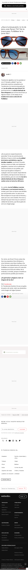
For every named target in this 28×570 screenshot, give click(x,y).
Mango (12, 20)
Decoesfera (4, 537)
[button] (8, 74)
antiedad (16, 473)
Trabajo (4, 461)
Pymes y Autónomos (19, 537)
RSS (16, 440)
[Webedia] (5, 497)
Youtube (10, 440)
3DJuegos (16, 505)
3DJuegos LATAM (18, 547)
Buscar (21, 488)
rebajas (18, 20)
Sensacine (16, 515)
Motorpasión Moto (18, 527)
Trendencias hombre (18, 293)
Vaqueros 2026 (16, 414)
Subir (21, 496)
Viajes (16, 461)
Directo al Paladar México (7, 559)
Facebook (12, 63)
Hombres (9, 293)
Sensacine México (18, 552)
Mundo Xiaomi (5, 514)
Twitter (15, 63)
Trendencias (7, 284)
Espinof (16, 517)
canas (23, 20)
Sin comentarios (6, 63)
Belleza (16, 464)
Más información (23, 568)
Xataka (3, 505)
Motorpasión (17, 525)
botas (3, 467)
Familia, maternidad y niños (20, 457)
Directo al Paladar (6, 525)
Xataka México (5, 547)
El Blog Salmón (17, 535)
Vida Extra (16, 507)
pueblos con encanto (8, 473)
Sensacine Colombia (19, 555)
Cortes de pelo (18, 467)
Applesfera (4, 509)
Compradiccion (5, 540)
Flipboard (18, 63)
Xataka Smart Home (6, 512)
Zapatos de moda (7, 470)
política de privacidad (19, 432)
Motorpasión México (19, 559)
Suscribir (22, 429)
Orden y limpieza (19, 470)
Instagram (13, 440)
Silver (3, 464)
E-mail (21, 63)
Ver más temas (6, 479)
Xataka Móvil (5, 507)
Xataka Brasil (5, 550)
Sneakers (4, 456)
